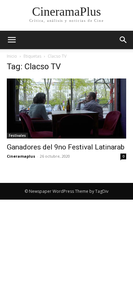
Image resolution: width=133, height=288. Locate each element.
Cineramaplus (21, 156)
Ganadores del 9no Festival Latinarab (65, 147)
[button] (123, 40)
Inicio (12, 56)
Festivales (17, 135)
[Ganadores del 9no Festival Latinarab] (66, 108)
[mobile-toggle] (12, 40)
